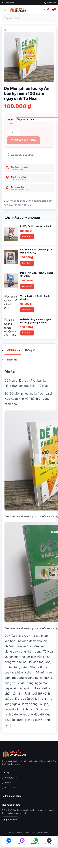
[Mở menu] (5, 10)
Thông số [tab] (30, 350)
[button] (5, 30)
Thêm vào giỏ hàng (23, 140)
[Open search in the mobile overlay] (29, 18)
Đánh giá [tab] (12, 359)
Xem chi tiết (27, 237)
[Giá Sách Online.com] (21, 10)
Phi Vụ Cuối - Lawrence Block (35, 226)
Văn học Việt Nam (22, 204)
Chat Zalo (12, 819)
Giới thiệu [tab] (12, 350)
